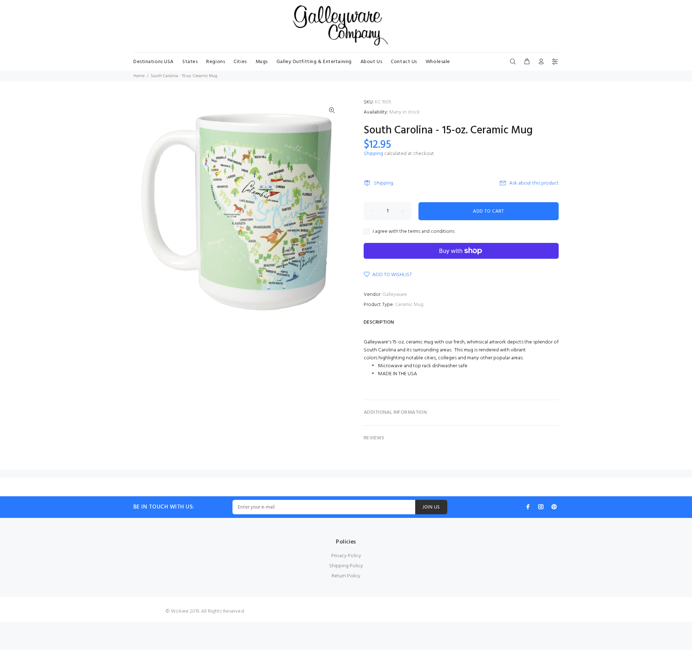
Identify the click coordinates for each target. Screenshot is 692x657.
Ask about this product (534, 183)
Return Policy (346, 576)
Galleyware (394, 294)
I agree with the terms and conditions (413, 232)
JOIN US (431, 507)
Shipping (373, 154)
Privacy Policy (346, 556)
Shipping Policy (346, 566)
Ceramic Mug (409, 305)
